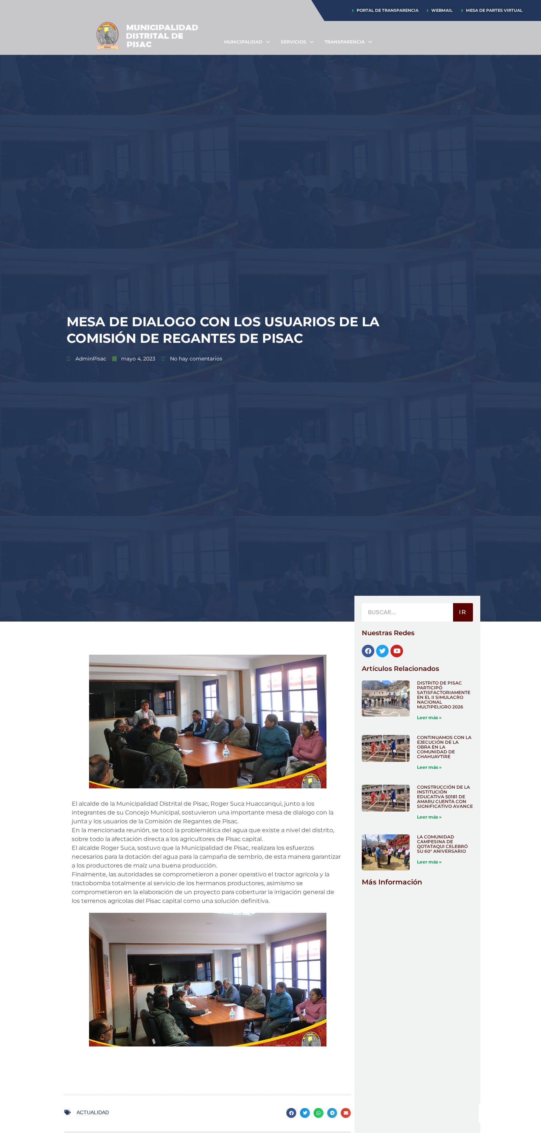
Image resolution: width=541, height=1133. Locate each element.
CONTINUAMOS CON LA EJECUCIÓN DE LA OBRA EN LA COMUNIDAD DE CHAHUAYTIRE (444, 747)
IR (463, 612)
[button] (291, 1113)
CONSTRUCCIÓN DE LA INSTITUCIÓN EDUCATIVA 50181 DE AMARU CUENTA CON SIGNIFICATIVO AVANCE (445, 796)
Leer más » (429, 717)
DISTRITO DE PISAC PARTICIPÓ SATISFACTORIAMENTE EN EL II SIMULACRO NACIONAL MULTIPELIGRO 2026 (443, 695)
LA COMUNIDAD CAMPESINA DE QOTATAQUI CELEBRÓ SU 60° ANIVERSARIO (442, 844)
